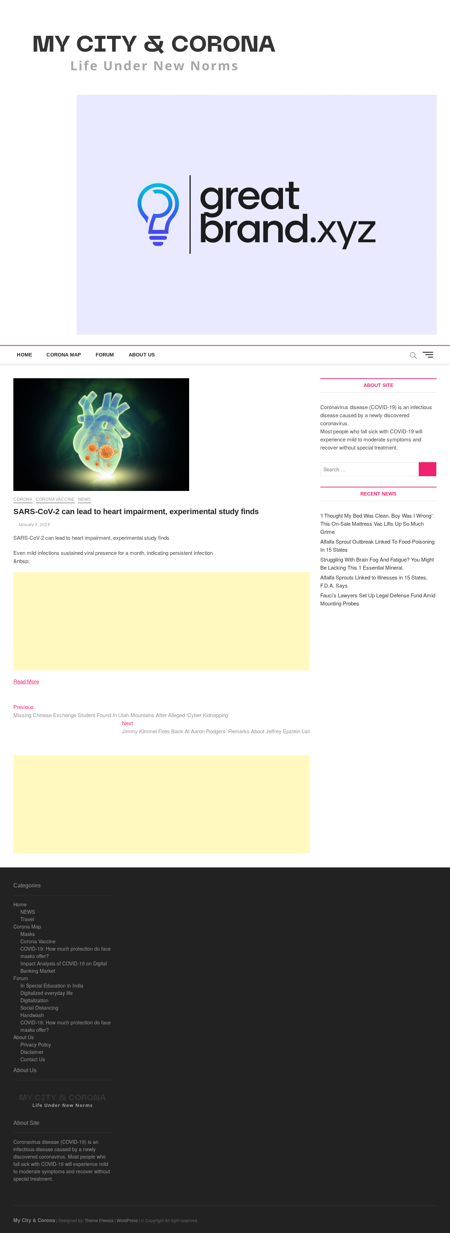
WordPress (127, 1220)
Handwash (32, 1014)
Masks (27, 933)
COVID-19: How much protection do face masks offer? (65, 952)
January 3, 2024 (33, 524)
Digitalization (34, 1000)
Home (24, 355)
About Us (142, 355)
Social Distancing (39, 1007)
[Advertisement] (162, 621)
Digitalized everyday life (46, 992)
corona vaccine (55, 499)
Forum (105, 355)
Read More (26, 681)
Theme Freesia (99, 1220)
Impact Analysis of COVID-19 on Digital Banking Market (63, 967)
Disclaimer (32, 1051)
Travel (27, 919)
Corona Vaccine (38, 941)
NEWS (27, 911)
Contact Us (32, 1059)
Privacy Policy (35, 1044)
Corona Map (63, 355)
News (84, 499)
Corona (22, 499)
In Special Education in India (51, 985)
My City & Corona (34, 1220)
